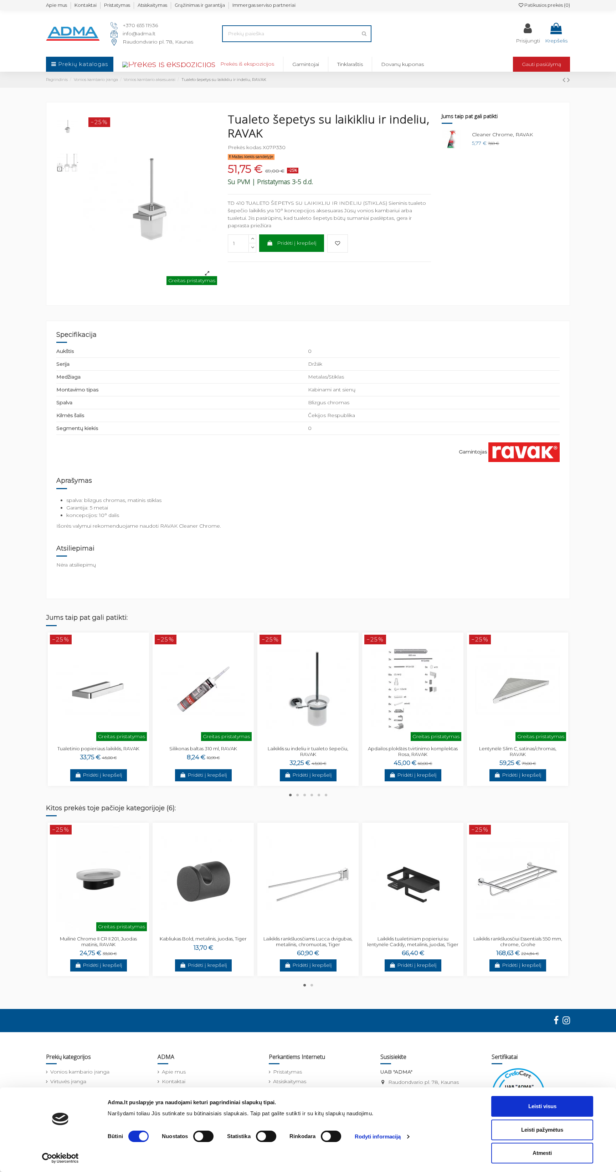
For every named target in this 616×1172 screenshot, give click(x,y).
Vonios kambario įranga (79, 1072)
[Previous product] (565, 79)
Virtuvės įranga (68, 1081)
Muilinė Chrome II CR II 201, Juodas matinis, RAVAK (98, 941)
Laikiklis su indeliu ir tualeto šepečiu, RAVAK (308, 751)
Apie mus (56, 5)
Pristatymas (117, 5)
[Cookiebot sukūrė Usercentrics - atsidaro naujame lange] (60, 1158)
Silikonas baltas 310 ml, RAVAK (203, 748)
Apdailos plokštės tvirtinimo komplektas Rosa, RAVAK (413, 751)
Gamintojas (473, 451)
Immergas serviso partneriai (264, 5)
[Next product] (568, 79)
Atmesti (542, 1153)
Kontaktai (86, 5)
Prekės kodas (244, 147)
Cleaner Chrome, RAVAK (502, 134)
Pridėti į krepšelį (297, 243)
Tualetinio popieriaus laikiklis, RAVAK (98, 748)
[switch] (203, 1136)
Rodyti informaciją (378, 1136)
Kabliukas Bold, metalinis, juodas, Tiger (203, 939)
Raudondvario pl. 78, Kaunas (158, 42)
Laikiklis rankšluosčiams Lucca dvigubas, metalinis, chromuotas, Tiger (308, 941)
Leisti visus (542, 1106)
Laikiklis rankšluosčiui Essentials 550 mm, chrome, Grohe (517, 941)
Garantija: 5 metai (87, 507)
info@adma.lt (139, 33)
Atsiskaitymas (152, 5)
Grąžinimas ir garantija (200, 5)
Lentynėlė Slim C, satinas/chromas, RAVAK (517, 751)
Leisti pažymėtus (542, 1130)
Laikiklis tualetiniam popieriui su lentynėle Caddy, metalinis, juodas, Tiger (412, 941)
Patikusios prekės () (546, 5)
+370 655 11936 (140, 25)
